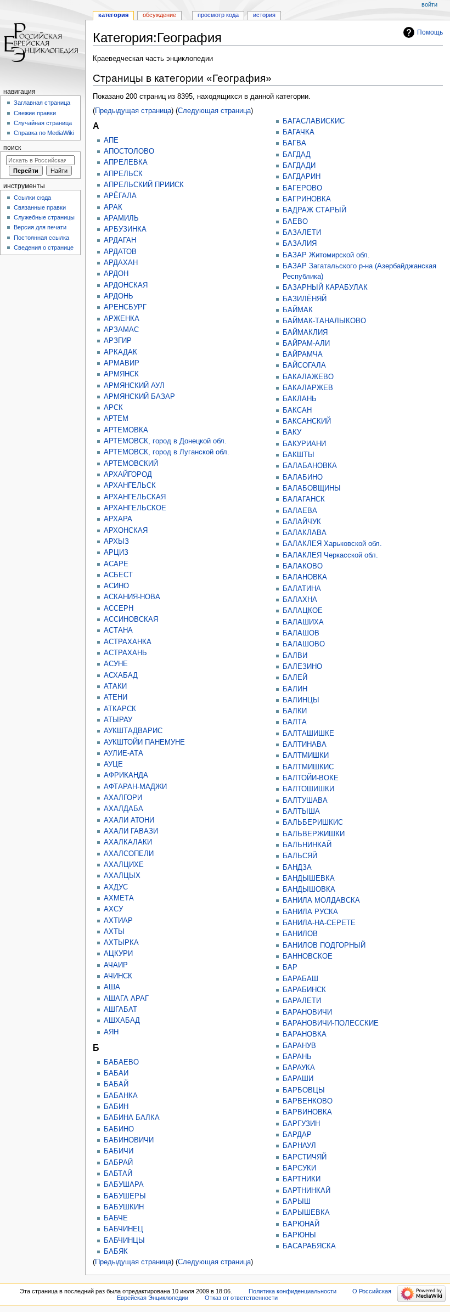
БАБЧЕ (116, 1218)
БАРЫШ (297, 1202)
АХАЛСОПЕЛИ (129, 854)
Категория (113, 15)
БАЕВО (295, 222)
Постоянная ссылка (41, 237)
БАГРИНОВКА (307, 199)
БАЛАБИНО (303, 477)
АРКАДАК (120, 352)
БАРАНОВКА (305, 1034)
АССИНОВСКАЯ (131, 619)
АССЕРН (118, 608)
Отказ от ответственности (241, 1297)
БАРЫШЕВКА (306, 1213)
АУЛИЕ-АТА (123, 753)
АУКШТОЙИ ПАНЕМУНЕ (144, 742)
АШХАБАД (122, 1020)
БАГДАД (297, 155)
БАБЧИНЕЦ (123, 1229)
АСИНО (116, 586)
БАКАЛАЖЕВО (308, 377)
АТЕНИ (115, 697)
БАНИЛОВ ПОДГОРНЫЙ (324, 945)
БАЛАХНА (300, 600)
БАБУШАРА (124, 1185)
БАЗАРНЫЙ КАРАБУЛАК (325, 287)
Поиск (12, 147)
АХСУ (113, 909)
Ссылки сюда (32, 197)
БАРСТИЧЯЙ (305, 1157)
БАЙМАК (298, 310)
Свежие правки (35, 113)
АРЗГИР (118, 341)
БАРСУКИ (299, 1168)
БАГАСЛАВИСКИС (314, 121)
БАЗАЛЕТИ (302, 233)
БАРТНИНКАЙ (306, 1191)
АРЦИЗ (116, 552)
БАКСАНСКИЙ (307, 421)
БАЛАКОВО (303, 566)
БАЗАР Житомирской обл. (326, 255)
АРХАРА (118, 519)
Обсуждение (159, 15)
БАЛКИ (295, 711)
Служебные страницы (44, 217)
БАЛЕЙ (295, 678)
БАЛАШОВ (301, 633)
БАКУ (292, 432)
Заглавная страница (42, 102)
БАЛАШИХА (303, 622)
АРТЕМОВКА (126, 430)
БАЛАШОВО (304, 644)
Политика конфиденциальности (292, 1291)
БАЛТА (295, 722)
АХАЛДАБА (123, 809)
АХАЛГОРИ (123, 798)
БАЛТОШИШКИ (308, 789)
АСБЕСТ (118, 575)
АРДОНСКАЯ (126, 285)
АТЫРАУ (118, 720)
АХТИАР (118, 921)
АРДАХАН (121, 263)
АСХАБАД (121, 675)
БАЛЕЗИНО (302, 667)
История (264, 15)
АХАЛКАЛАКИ (128, 842)
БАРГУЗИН (301, 1124)
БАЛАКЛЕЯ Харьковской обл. (332, 544)
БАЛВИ (295, 656)
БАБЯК (116, 1251)
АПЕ (111, 140)
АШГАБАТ (120, 1009)
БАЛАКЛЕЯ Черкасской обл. (330, 555)
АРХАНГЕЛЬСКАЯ (135, 497)
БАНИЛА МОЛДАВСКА (321, 900)
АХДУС (116, 887)
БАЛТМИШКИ (306, 755)
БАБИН (116, 1107)
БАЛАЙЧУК (302, 522)
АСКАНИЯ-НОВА (132, 597)
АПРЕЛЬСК (123, 174)
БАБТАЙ (118, 1174)
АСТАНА (118, 630)
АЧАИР (116, 965)
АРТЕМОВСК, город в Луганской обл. (166, 452)
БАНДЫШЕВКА (309, 878)
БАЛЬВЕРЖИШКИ (314, 834)
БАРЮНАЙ (301, 1224)
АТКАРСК (120, 709)
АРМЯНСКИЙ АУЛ (134, 386)
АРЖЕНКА (121, 319)
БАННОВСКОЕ (308, 956)
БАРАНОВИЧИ (307, 1012)
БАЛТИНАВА (305, 744)
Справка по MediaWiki (44, 132)
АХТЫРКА (121, 943)
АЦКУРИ (118, 954)
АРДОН (116, 274)
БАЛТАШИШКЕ (308, 733)
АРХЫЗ (116, 541)
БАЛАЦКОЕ (303, 611)
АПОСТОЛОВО (129, 151)
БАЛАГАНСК (304, 499)
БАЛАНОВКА (305, 577)
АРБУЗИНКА (125, 229)
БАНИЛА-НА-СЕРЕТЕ (319, 923)
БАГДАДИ (299, 166)
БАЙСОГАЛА (304, 365)
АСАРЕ (116, 564)
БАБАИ (116, 1073)
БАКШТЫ (298, 455)
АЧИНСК (118, 976)
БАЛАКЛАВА (305, 533)
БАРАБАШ (300, 979)
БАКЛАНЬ (300, 399)
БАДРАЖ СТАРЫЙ (314, 210)
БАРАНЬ (297, 1057)
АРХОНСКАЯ (126, 530)
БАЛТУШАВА (305, 800)
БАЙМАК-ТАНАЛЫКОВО (324, 321)
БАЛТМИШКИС (308, 767)
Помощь (430, 32)
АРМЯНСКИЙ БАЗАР (139, 397)
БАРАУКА (299, 1068)
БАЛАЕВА (300, 511)
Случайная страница (43, 123)
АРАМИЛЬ (121, 218)
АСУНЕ (116, 664)
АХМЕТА (119, 898)
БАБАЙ (116, 1084)
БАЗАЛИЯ (300, 243)
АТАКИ (115, 686)
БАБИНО (119, 1129)
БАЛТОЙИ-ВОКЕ (311, 778)
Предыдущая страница (133, 111)
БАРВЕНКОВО (308, 1101)
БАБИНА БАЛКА (132, 1118)
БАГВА (294, 143)
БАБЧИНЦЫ (124, 1241)
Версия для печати (40, 227)
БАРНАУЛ (299, 1146)
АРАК (113, 207)
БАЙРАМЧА (303, 354)
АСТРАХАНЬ (125, 653)
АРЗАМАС (121, 330)
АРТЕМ (116, 419)
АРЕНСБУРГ (125, 307)
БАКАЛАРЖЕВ (308, 388)
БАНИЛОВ (300, 934)
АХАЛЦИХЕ (124, 865)
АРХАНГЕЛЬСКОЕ (135, 508)
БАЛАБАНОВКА (310, 466)
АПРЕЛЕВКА (126, 162)
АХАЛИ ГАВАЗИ (131, 831)
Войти (429, 4)
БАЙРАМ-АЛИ (306, 343)
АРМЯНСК (121, 374)
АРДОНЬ (118, 296)
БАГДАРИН (301, 177)
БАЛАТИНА (302, 589)
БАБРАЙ (118, 1163)
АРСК (113, 408)
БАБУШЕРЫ (125, 1196)
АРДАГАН (120, 240)
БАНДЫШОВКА (309, 889)
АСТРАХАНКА (127, 642)
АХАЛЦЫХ (122, 876)
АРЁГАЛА (120, 196)
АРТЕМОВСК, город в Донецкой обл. (165, 441)
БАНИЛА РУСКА (310, 912)
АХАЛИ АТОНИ (129, 820)
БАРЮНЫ (299, 1235)
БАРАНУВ (299, 1046)
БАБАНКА (121, 1096)
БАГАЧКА (298, 132)
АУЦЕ (113, 764)
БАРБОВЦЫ (304, 1090)
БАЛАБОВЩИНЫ (312, 488)
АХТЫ (114, 932)
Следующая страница (214, 111)
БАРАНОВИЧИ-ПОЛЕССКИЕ (331, 1023)
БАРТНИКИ (301, 1179)
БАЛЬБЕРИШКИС (313, 822)
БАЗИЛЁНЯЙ (305, 299)
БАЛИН (295, 689)
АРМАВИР (121, 363)
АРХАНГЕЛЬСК (130, 485)
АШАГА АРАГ (126, 999)
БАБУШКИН (124, 1207)
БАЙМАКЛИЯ (305, 332)
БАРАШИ (298, 1079)
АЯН (111, 1032)
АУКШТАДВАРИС (133, 731)
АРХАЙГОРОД (128, 474)
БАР (290, 967)
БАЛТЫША (301, 811)
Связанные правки (40, 207)
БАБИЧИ (118, 1151)
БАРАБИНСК (304, 990)
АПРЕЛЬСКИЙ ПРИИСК (144, 185)
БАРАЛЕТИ (302, 1001)
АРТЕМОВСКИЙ (131, 464)
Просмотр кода (218, 15)
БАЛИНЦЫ (301, 700)
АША (112, 987)
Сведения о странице (44, 247)
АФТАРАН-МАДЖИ (135, 787)
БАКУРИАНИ (304, 444)
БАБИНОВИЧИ (129, 1140)
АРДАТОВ (120, 252)
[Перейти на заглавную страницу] (42, 42)
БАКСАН (297, 410)
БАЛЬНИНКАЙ (307, 845)
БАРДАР (297, 1135)
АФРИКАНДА (126, 775)
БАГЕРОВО (302, 188)
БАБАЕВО (121, 1062)
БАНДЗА (297, 867)
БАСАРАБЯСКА (309, 1246)
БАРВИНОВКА (307, 1112)
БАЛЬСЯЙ (300, 856)
